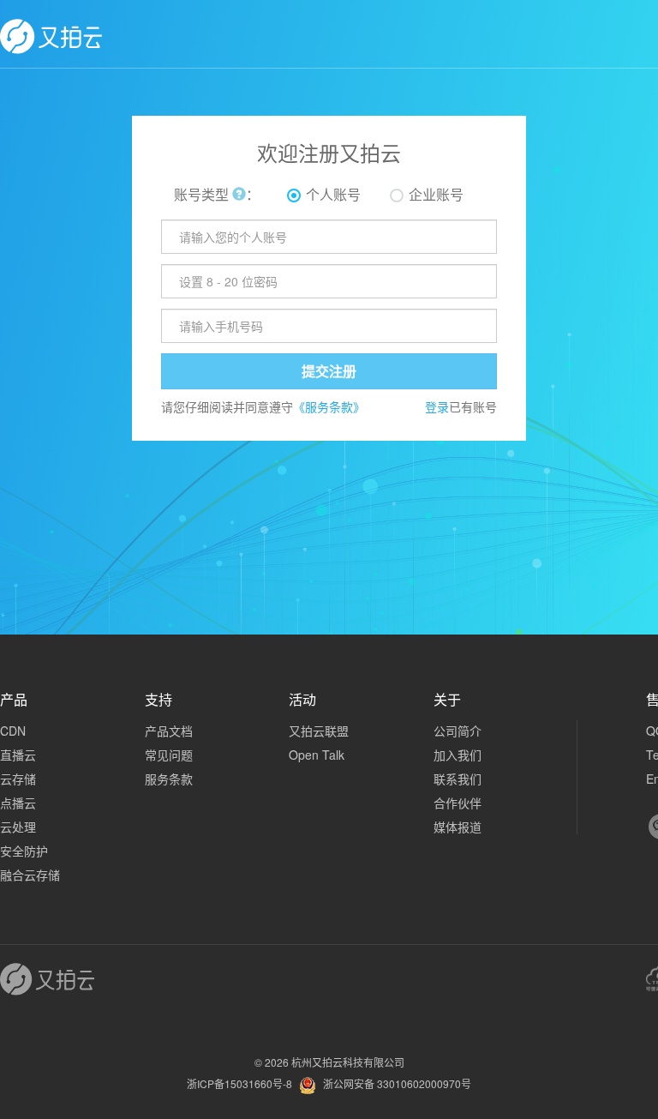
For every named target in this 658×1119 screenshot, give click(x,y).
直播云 (18, 754)
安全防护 (24, 850)
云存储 (18, 778)
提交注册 (329, 371)
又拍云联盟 (319, 730)
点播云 (18, 802)
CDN (13, 730)
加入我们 (458, 754)
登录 (437, 406)
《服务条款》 (329, 406)
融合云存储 (30, 874)
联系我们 (458, 778)
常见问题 (169, 754)
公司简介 (458, 730)
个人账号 (333, 194)
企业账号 (436, 194)
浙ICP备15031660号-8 (239, 1083)
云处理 (18, 826)
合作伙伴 (458, 802)
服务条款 (169, 778)
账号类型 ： (217, 194)
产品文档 (169, 730)
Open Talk (316, 754)
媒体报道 (458, 826)
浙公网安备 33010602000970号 (397, 1083)
